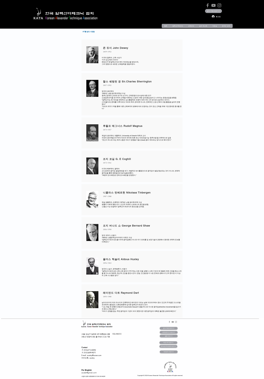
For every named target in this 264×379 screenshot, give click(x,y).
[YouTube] (213, 5)
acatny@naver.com (94, 355)
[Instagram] (219, 5)
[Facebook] (207, 5)
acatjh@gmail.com (89, 372)
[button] (166, 26)
